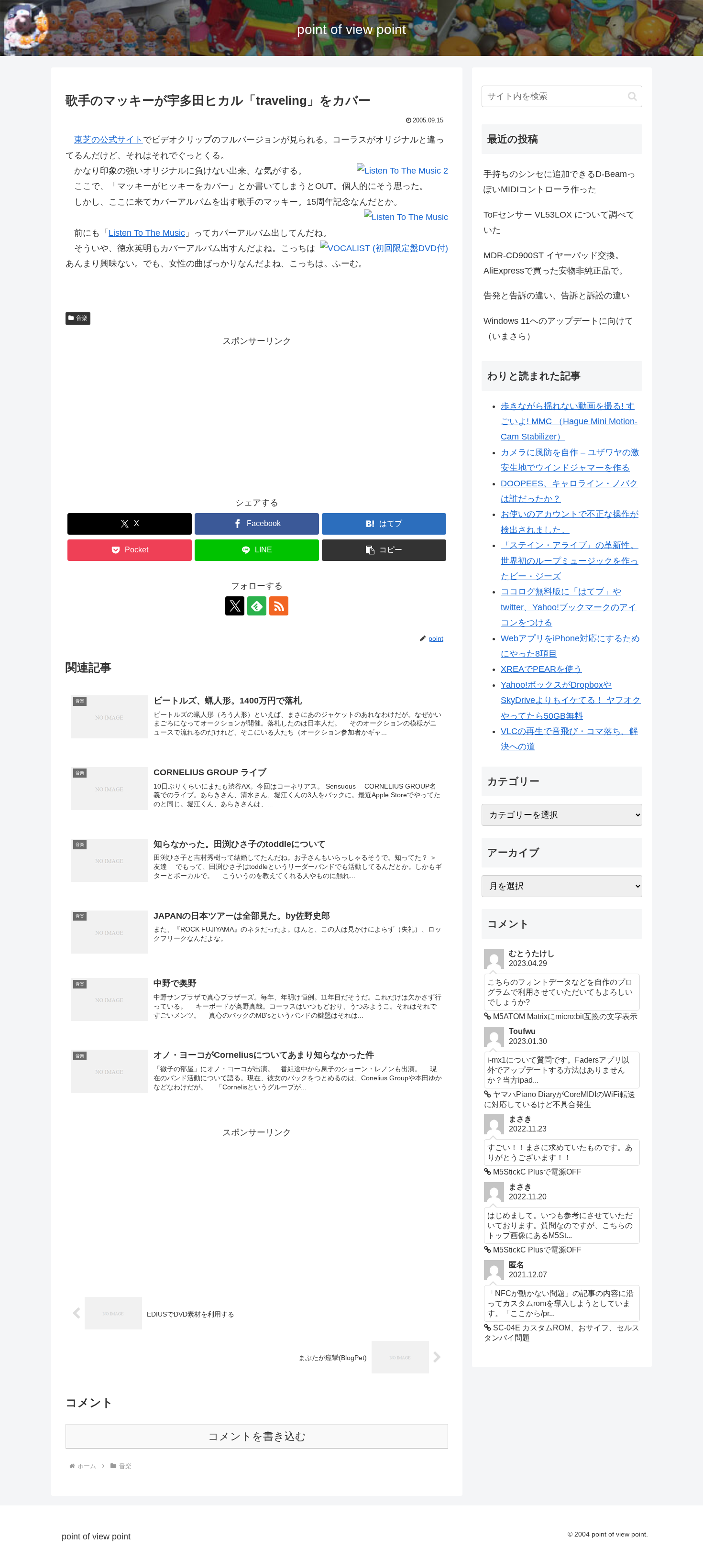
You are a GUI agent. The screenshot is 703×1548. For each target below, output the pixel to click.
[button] (384, 550)
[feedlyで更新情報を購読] (256, 605)
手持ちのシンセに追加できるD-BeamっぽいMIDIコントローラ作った (559, 181)
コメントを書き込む (257, 1436)
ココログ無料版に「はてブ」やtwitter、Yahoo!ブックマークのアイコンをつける (569, 607)
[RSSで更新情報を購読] (278, 605)
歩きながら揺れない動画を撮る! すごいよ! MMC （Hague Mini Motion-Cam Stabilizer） (569, 421)
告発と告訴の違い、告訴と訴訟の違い (556, 295)
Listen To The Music (147, 233)
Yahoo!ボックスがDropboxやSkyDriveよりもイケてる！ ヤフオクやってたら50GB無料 (571, 700)
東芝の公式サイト (108, 139)
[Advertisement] (257, 416)
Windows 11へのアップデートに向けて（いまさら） (558, 328)
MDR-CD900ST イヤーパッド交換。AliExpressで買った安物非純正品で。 (555, 263)
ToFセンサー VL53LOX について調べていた (559, 222)
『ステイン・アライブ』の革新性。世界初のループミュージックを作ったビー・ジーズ (569, 560)
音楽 (82, 318)
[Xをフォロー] (234, 605)
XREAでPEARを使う (541, 669)
